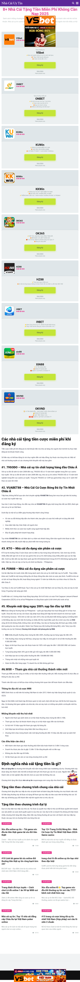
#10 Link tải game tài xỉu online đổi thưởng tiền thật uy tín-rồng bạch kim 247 (20, 861)
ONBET (19, 84)
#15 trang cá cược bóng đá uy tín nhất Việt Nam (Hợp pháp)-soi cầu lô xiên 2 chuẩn (59, 919)
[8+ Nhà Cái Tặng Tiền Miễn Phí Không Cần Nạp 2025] (12, 3)
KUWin (19, 132)
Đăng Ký (40, 65)
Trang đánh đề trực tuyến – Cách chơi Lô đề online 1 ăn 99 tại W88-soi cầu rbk (20, 890)
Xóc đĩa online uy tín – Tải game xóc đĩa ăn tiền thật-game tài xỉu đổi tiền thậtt (19, 832)
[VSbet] (8, 47)
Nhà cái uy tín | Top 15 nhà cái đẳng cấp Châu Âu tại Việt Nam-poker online (19, 919)
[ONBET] (8, 93)
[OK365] (8, 229)
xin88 (19, 352)
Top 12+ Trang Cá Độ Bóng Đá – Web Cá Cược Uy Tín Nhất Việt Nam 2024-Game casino (60, 832)
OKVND (19, 396)
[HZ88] (8, 275)
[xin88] (8, 360)
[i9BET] (8, 318)
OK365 (19, 221)
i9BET (19, 309)
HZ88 (19, 267)
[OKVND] (8, 405)
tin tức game (6, 823)
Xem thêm (40, 71)
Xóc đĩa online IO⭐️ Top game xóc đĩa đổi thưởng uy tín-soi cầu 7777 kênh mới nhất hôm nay (59, 890)
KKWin (19, 176)
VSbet (19, 38)
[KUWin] (8, 141)
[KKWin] (8, 185)
